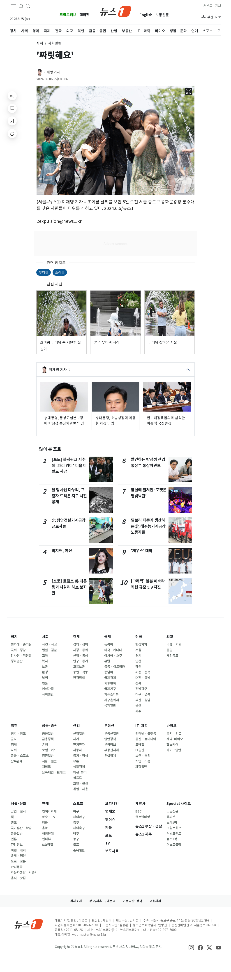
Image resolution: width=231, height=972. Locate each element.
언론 (14, 839)
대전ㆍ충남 (142, 678)
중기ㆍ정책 (80, 756)
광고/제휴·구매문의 (102, 901)
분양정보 (110, 745)
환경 (45, 672)
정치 (14, 636)
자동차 (77, 750)
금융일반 (48, 734)
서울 (138, 650)
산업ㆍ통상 (80, 656)
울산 (138, 705)
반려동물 (17, 867)
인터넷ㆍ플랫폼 (145, 734)
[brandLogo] (115, 11)
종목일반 (79, 850)
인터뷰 (46, 839)
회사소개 (76, 901)
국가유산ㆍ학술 (21, 828)
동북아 (108, 644)
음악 (45, 828)
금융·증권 (50, 725)
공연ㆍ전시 (18, 811)
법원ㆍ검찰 (49, 650)
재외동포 (172, 656)
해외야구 (79, 817)
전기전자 (79, 745)
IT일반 (139, 750)
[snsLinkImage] (191, 947)
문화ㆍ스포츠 (20, 756)
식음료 (77, 778)
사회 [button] (39, 43)
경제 (76, 636)
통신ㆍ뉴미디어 (145, 739)
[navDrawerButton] (13, 6)
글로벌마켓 (142, 817)
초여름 (60, 272)
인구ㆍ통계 (80, 661)
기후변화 (110, 683)
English (145, 15)
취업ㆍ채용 (80, 789)
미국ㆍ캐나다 (113, 650)
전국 (138, 636)
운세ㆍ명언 (18, 856)
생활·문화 (18, 803)
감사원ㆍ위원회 (21, 656)
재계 (76, 739)
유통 (76, 761)
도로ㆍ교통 (18, 861)
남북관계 (17, 761)
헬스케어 (172, 745)
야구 (76, 811)
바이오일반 (173, 750)
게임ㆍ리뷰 (142, 761)
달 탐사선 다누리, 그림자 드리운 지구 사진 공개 (69, 495)
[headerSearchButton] (28, 5)
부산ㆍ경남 (142, 700)
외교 (169, 636)
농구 (76, 839)
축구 (76, 823)
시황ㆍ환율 (49, 761)
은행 (45, 745)
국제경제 (110, 678)
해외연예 (48, 834)
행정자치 (141, 644)
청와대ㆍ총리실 (21, 644)
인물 (45, 683)
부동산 (109, 725)
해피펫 (84, 14)
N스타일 (47, 845)
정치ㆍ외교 (18, 734)
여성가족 (48, 689)
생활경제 (79, 767)
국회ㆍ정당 (18, 650)
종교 (14, 823)
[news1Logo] (29, 924)
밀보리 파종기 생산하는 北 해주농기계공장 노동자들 (148, 526)
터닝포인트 (173, 834)
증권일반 (48, 756)
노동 (45, 667)
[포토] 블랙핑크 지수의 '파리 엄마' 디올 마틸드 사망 (69, 465)
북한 (14, 725)
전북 (138, 683)
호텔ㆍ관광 (80, 783)
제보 (218, 6)
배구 (76, 834)
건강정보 (17, 845)
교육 (45, 656)
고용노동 (79, 667)
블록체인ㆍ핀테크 (54, 772)
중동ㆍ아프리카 (114, 667)
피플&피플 (111, 694)
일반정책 (110, 739)
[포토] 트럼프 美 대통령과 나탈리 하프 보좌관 (69, 587)
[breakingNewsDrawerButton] (21, 5)
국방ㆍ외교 (173, 644)
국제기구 (110, 689)
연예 (45, 803)
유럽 (107, 661)
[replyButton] (12, 108)
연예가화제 (49, 811)
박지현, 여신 (62, 550)
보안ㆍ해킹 (142, 756)
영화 (45, 823)
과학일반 (141, 767)
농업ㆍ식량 (80, 672)
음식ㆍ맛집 (18, 878)
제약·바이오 (174, 739)
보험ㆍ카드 (49, 750)
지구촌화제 (111, 700)
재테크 (46, 767)
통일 (169, 650)
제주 (138, 711)
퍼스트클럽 (173, 845)
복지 (45, 661)
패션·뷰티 (80, 772)
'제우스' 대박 (141, 550)
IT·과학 (141, 725)
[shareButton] (12, 95)
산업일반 (79, 734)
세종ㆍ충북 (142, 672)
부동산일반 (111, 734)
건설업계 (110, 756)
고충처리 (155, 901)
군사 (14, 739)
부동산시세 (111, 750)
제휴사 (140, 803)
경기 (138, 656)
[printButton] (12, 133)
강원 (138, 667)
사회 (45, 636)
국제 (107, 636)
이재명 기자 (52, 72)
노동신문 (162, 15)
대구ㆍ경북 (142, 694)
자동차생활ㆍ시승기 (24, 872)
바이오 (171, 725)
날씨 (45, 678)
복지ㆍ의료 (173, 734)
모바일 (139, 745)
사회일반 (48, 694)
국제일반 (110, 705)
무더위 (43, 272)
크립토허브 (68, 14)
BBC (138, 811)
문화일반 (17, 834)
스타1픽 (171, 823)
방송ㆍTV (48, 817)
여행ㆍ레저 (18, 850)
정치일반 (17, 661)
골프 (76, 845)
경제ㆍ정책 (80, 644)
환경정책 (79, 678)
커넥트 (207, 6)
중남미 (108, 672)
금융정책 (48, 739)
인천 (138, 661)
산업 (76, 725)
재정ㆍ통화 (80, 650)
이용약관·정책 (132, 901)
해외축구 (79, 828)
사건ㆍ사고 (49, 644)
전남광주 (141, 689)
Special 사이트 (178, 803)
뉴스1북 (171, 839)
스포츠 (78, 803)
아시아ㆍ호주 (113, 656)
